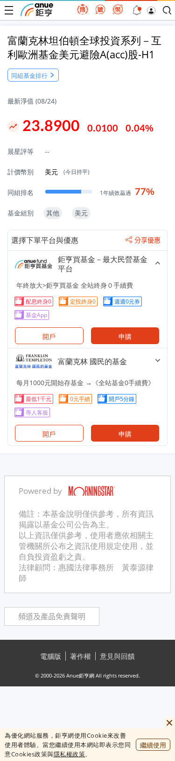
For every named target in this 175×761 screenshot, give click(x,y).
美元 (67, 171)
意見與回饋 (117, 656)
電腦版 (50, 656)
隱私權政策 (69, 754)
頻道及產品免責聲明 (51, 617)
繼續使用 (153, 744)
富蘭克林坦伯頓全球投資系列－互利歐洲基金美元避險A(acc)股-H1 (84, 47)
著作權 (80, 656)
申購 (125, 336)
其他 (52, 212)
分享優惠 (147, 240)
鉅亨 (37, 10)
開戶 (49, 336)
